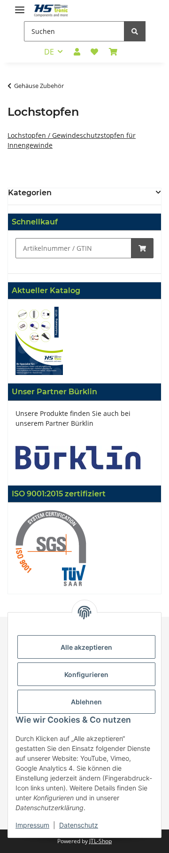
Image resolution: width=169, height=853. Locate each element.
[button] (77, 51)
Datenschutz (78, 825)
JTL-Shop (100, 841)
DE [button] (49, 52)
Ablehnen (86, 702)
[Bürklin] (78, 456)
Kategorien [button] (30, 192)
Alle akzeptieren (86, 647)
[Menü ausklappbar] (19, 6)
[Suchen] (135, 31)
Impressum (32, 825)
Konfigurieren (86, 674)
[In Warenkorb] (142, 248)
